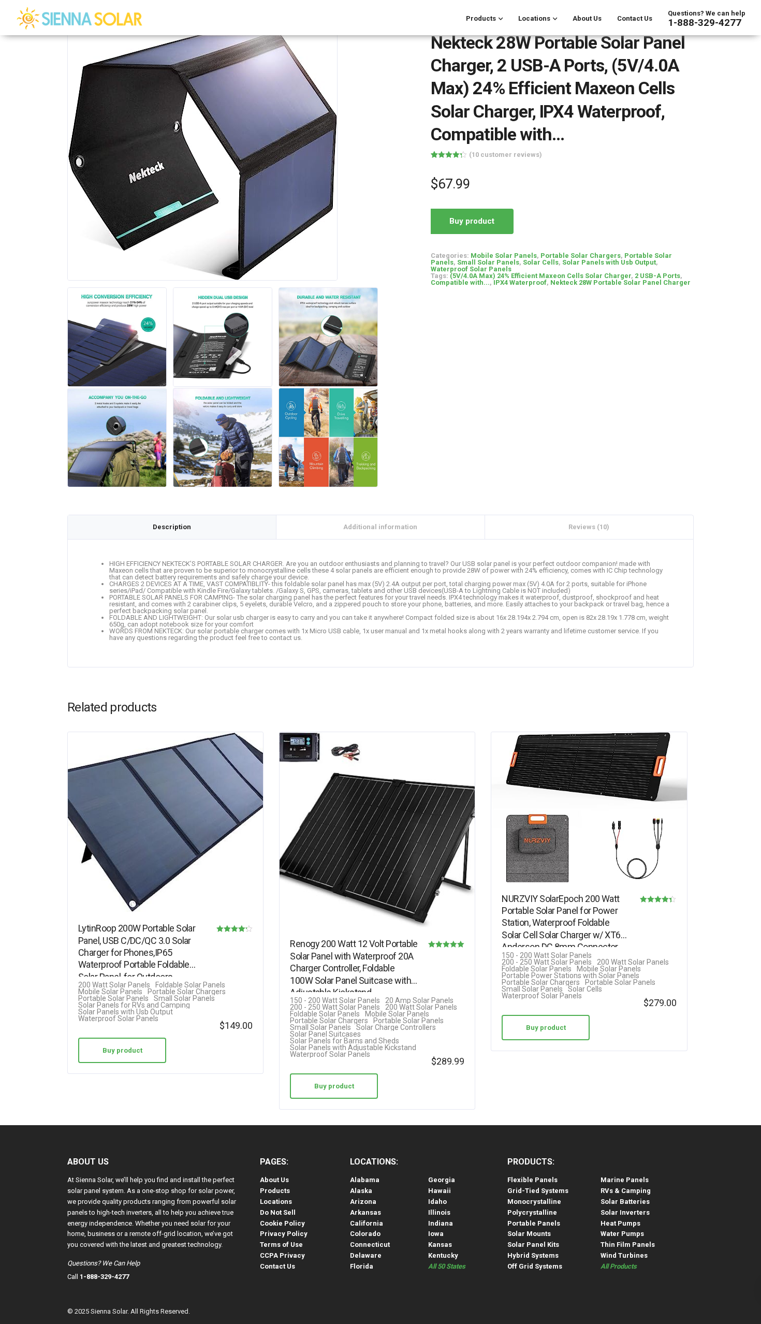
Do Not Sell (278, 1212)
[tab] (172, 527)
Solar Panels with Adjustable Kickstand (353, 1047)
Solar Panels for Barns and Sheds (344, 1041)
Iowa (436, 1234)
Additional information (380, 527)
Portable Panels (533, 1223)
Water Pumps (622, 1234)
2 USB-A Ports (657, 276)
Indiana (440, 1223)
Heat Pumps (620, 1223)
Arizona (363, 1201)
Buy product (471, 221)
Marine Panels (625, 1180)
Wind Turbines (624, 1255)
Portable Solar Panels (113, 998)
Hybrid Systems (533, 1255)
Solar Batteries (625, 1201)
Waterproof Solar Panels (471, 269)
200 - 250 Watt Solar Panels (335, 1007)
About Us (587, 18)
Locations (534, 18)
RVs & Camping (626, 1191)
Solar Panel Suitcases (325, 1034)
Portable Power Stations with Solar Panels (570, 975)
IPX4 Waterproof (520, 282)
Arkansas (365, 1212)
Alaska (361, 1191)
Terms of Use (281, 1244)
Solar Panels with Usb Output (609, 262)
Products (481, 18)
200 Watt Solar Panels (114, 985)
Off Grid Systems (534, 1266)
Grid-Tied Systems (537, 1191)
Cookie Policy (282, 1223)
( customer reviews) (505, 154)
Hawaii (439, 1191)
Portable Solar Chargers (580, 255)
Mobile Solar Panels (504, 255)
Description (172, 527)
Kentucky (443, 1255)
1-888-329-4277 (704, 22)
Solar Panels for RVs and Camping (134, 1005)
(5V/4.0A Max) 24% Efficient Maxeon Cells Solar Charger (540, 276)
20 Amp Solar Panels (419, 1000)
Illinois (439, 1212)
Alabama (364, 1180)
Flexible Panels (532, 1180)
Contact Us (634, 18)
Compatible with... (460, 282)
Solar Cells (541, 262)
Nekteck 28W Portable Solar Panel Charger (620, 282)
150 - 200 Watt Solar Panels (335, 1000)
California (366, 1223)
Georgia (441, 1180)
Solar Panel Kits (533, 1244)
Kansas (440, 1244)
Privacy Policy (284, 1234)
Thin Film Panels (628, 1244)
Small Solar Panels (488, 262)
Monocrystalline (534, 1201)
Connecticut (370, 1244)
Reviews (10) (588, 527)
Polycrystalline (532, 1212)
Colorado (365, 1234)
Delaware (366, 1255)
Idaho (437, 1201)
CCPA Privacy (282, 1255)
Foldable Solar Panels (190, 985)
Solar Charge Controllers (396, 1027)
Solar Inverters (625, 1212)
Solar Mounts (529, 1234)
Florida (361, 1266)
